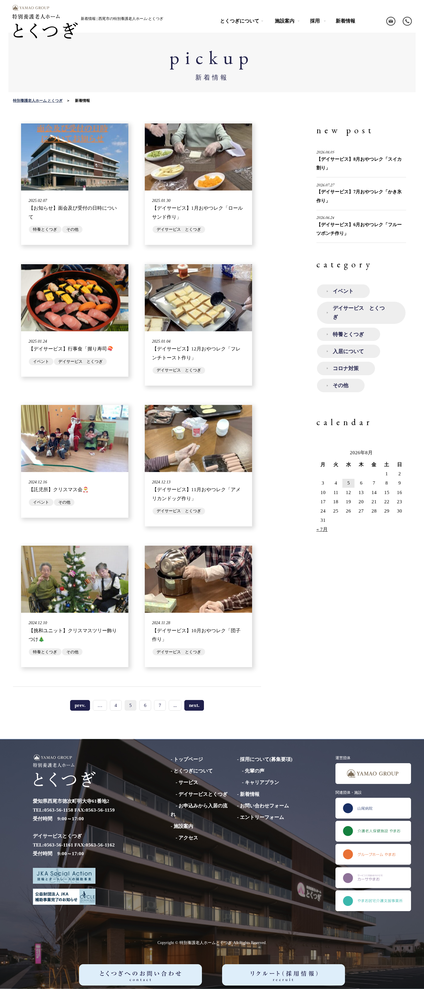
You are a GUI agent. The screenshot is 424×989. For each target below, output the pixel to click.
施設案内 (183, 826)
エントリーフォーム (262, 817)
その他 (340, 385)
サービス (188, 782)
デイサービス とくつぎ (359, 312)
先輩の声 (254, 771)
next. (194, 705)
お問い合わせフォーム (264, 805)
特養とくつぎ (348, 334)
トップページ (188, 759)
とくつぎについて (193, 771)
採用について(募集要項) (266, 759)
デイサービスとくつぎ (203, 794)
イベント (343, 291)
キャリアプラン (262, 782)
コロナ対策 (346, 368)
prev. (80, 705)
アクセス (188, 837)
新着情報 (345, 21)
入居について (348, 351)
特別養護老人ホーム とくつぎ (38, 100)
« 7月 (322, 529)
